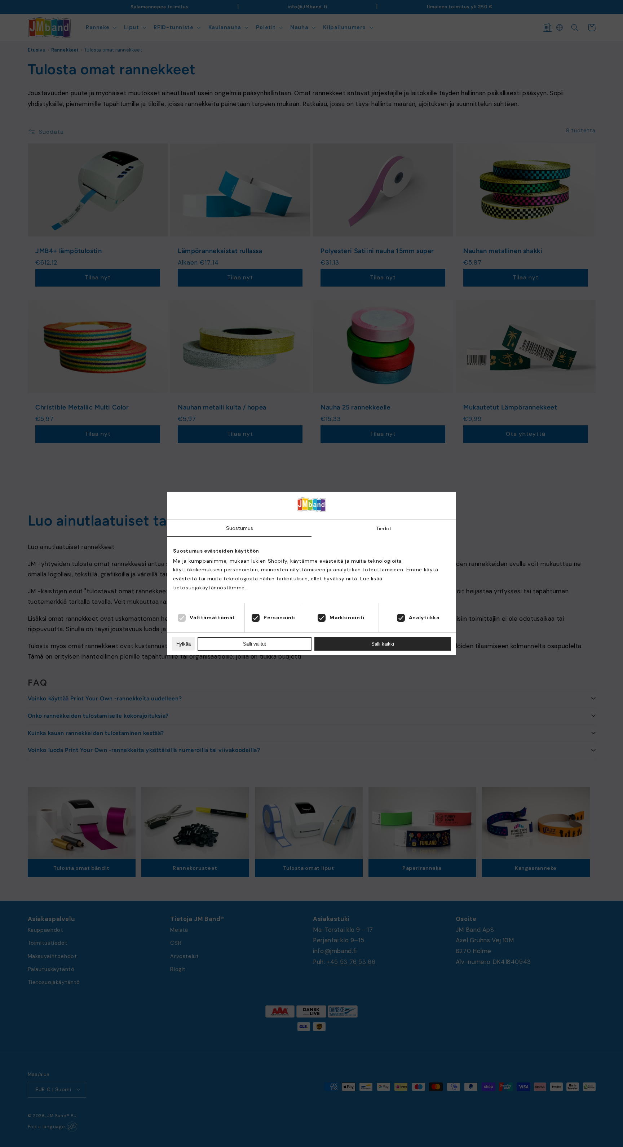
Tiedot (384, 528)
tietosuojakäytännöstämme (209, 587)
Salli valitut (254, 644)
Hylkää (183, 644)
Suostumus (239, 528)
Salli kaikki (382, 644)
